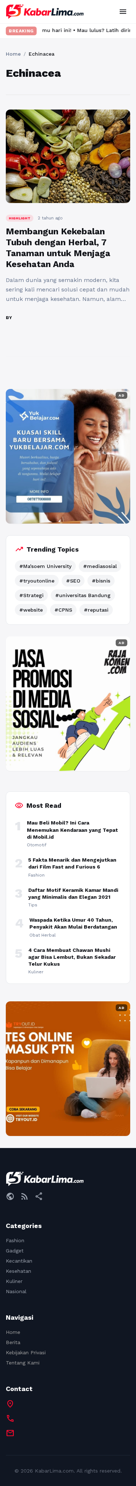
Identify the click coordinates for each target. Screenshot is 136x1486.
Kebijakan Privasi (26, 1352)
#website (31, 610)
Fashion (15, 1240)
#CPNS (63, 610)
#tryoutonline (36, 581)
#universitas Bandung (83, 595)
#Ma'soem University (45, 566)
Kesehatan (18, 1271)
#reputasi (96, 610)
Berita (13, 1342)
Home (13, 54)
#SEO (73, 581)
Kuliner (14, 1281)
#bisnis (101, 581)
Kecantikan (19, 1261)
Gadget (15, 1250)
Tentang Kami (23, 1363)
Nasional (16, 1291)
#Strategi (31, 595)
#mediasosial (100, 566)
